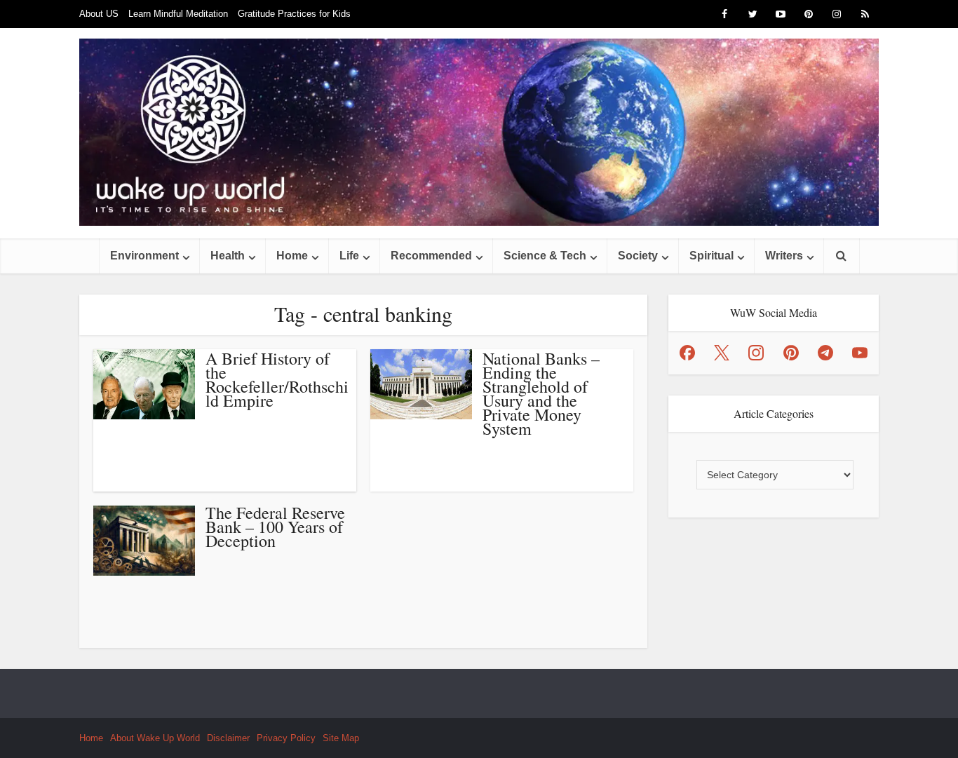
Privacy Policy (286, 738)
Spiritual (711, 256)
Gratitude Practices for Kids (294, 13)
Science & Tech (545, 256)
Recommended (431, 256)
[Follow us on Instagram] (756, 352)
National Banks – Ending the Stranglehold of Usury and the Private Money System (541, 393)
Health (227, 256)
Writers (784, 256)
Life (349, 256)
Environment (144, 256)
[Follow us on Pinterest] (791, 352)
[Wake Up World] (479, 132)
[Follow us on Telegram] (825, 352)
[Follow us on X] (721, 352)
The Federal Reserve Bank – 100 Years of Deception (275, 526)
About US (99, 13)
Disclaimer (228, 738)
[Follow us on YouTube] (860, 352)
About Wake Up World (155, 738)
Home (292, 256)
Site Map (341, 738)
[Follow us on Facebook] (687, 352)
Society (638, 256)
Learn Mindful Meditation (178, 13)
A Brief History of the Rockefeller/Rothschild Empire (277, 379)
